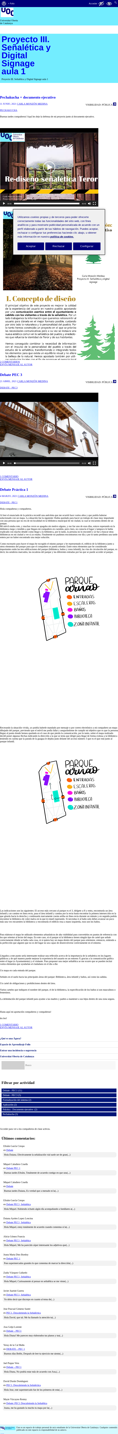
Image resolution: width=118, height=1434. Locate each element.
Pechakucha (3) (10, 1114)
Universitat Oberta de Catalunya (17, 1056)
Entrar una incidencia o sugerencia (18, 1050)
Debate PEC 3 (11, 375)
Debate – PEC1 (14, 1331)
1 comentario (9, 476)
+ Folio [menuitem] (11, 3)
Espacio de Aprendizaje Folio (15, 1044)
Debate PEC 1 (13, 1168)
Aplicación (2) (10, 1104)
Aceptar (31, 246)
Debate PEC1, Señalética (18, 1204)
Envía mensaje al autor (16, 364)
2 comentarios (10, 361)
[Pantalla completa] (94, 205)
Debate (9, 1150)
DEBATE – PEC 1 (15, 1349)
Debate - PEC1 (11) (12, 1090)
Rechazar (59, 246)
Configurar (87, 246)
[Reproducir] (4, 205)
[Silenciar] (89, 205)
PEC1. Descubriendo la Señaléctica (23, 1313)
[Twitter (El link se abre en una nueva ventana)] (3, 1432)
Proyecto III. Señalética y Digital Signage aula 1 (26, 55)
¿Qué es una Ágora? (10, 1038)
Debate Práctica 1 (14, 490)
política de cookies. (62, 236)
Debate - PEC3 (9, 387)
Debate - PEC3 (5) (12, 1095)
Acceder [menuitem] (93, 3)
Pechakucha (8, 110)
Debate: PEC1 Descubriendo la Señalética (26, 1403)
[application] (49, 167)
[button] (49, 167)
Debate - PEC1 (9, 502)
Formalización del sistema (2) (17, 1100)
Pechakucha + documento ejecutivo (28, 97)
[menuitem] (4, 3)
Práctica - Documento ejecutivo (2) (20, 1109)
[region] (59, 232)
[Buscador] (13, 1065)
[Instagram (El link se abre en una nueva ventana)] (2, 1432)
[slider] (46, 203)
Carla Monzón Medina (32, 104)
